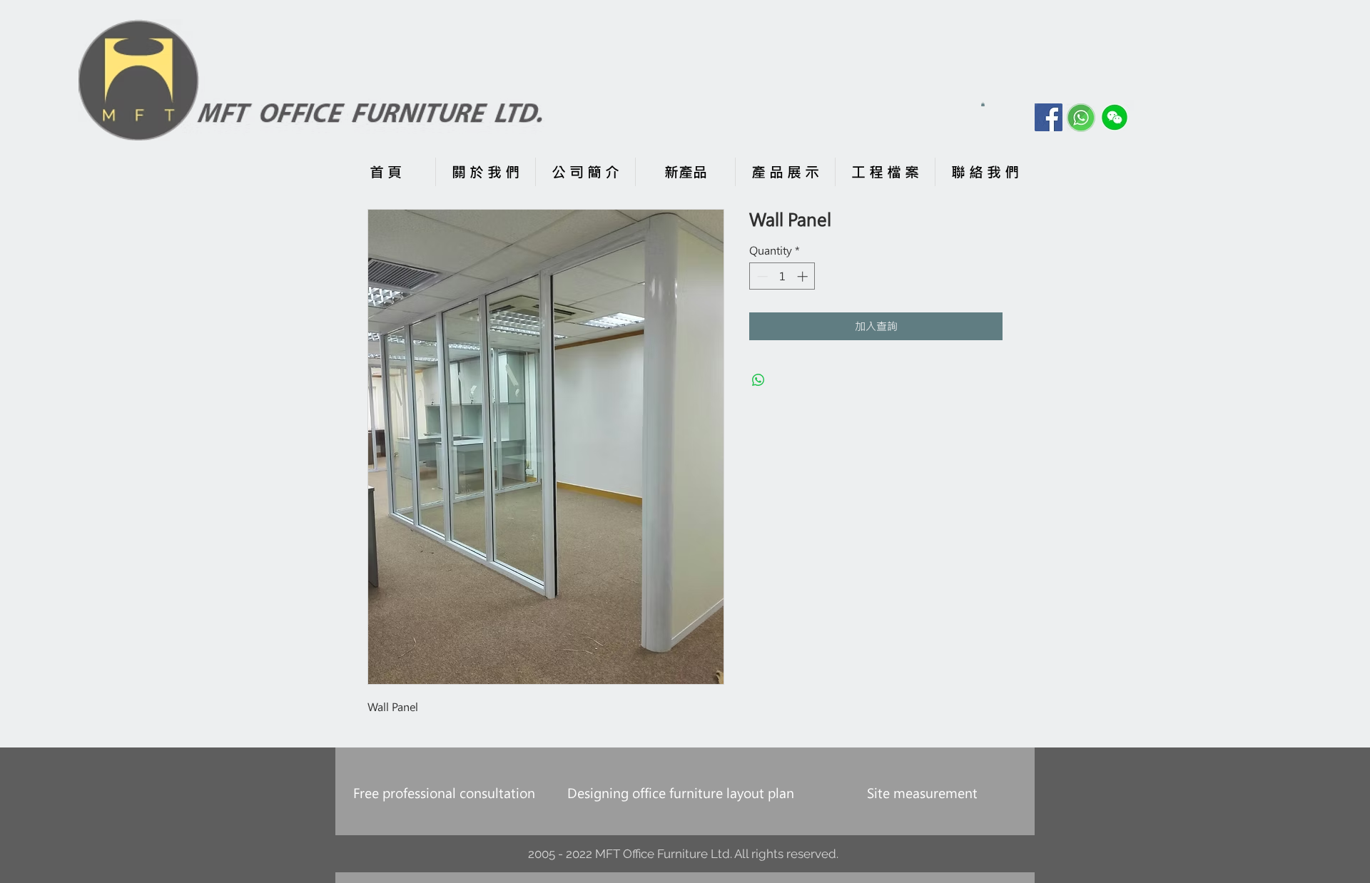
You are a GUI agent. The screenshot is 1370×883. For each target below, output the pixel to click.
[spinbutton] (782, 276)
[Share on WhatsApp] (758, 380)
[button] (983, 104)
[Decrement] (761, 276)
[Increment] (803, 276)
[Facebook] (1048, 117)
